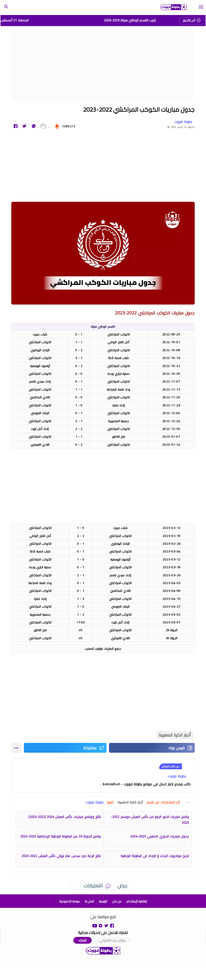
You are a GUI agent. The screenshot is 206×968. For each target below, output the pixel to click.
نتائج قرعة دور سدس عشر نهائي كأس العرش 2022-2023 (61, 856)
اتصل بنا (89, 901)
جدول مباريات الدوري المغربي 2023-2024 (159, 836)
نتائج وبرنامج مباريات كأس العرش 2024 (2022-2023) (64, 817)
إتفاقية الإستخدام (137, 901)
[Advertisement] (103, 65)
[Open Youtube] (94, 925)
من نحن (117, 901)
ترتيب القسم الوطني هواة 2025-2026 (130, 20)
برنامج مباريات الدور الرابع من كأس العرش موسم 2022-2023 (150, 819)
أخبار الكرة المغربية (175, 735)
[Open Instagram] (100, 925)
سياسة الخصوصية (70, 901)
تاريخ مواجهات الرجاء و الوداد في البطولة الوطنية (155, 856)
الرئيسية (103, 901)
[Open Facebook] (112, 925)
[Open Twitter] (106, 925)
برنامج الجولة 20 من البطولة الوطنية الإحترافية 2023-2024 (60, 836)
